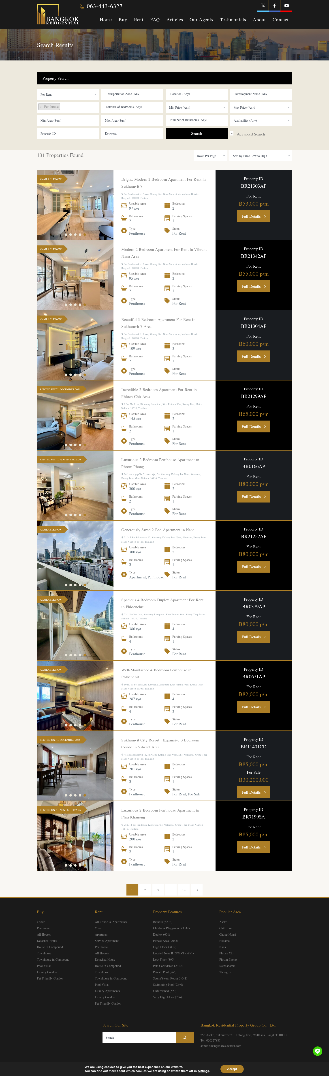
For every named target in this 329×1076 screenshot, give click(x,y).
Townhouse (44, 953)
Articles (175, 19)
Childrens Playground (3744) (171, 928)
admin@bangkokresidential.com (221, 1046)
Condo (41, 922)
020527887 (213, 1040)
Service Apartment (107, 941)
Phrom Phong (228, 959)
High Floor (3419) (165, 947)
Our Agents (201, 19)
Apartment (101, 934)
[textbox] (133, 94)
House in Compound (50, 947)
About (259, 19)
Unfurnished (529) (165, 991)
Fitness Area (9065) (165, 941)
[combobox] (68, 94)
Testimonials (233, 19)
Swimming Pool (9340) (168, 984)
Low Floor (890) (164, 959)
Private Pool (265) (165, 972)
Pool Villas (44, 966)
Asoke (223, 922)
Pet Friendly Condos (50, 978)
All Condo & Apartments (111, 922)
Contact (281, 19)
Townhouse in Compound (53, 959)
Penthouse (43, 928)
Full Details (251, 216)
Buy (123, 19)
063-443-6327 (105, 6)
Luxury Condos (47, 972)
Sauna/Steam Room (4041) (170, 978)
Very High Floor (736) (167, 997)
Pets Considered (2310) (168, 966)
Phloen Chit (226, 953)
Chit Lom (225, 928)
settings (203, 1071)
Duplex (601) (161, 934)
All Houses (44, 934)
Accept (232, 1069)
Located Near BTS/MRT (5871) (173, 953)
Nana (222, 947)
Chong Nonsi (227, 934)
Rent (138, 19)
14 (184, 890)
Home (106, 19)
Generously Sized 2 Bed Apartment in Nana (157, 529)
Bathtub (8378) (162, 922)
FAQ (155, 19)
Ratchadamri (227, 966)
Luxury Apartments (107, 991)
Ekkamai (225, 941)
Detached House (47, 941)
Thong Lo (225, 972)
